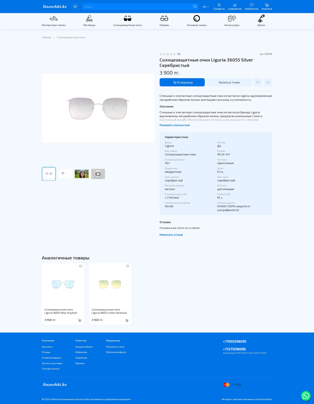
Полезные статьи (115, 346)
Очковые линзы (197, 24)
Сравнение (81, 357)
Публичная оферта (116, 352)
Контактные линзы (53, 24)
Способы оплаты (51, 368)
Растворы (89, 24)
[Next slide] (149, 108)
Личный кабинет (84, 346)
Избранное (81, 352)
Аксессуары (231, 24)
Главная (46, 37)
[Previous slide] (47, 108)
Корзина (80, 363)
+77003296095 (234, 341)
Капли (261, 24)
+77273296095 (234, 349)
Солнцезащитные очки (127, 24)
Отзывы (46, 352)
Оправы (164, 24)
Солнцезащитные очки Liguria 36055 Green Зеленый (109, 311)
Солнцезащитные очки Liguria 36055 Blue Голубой (60, 311)
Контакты (47, 346)
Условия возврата (51, 357)
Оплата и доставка (52, 363)
